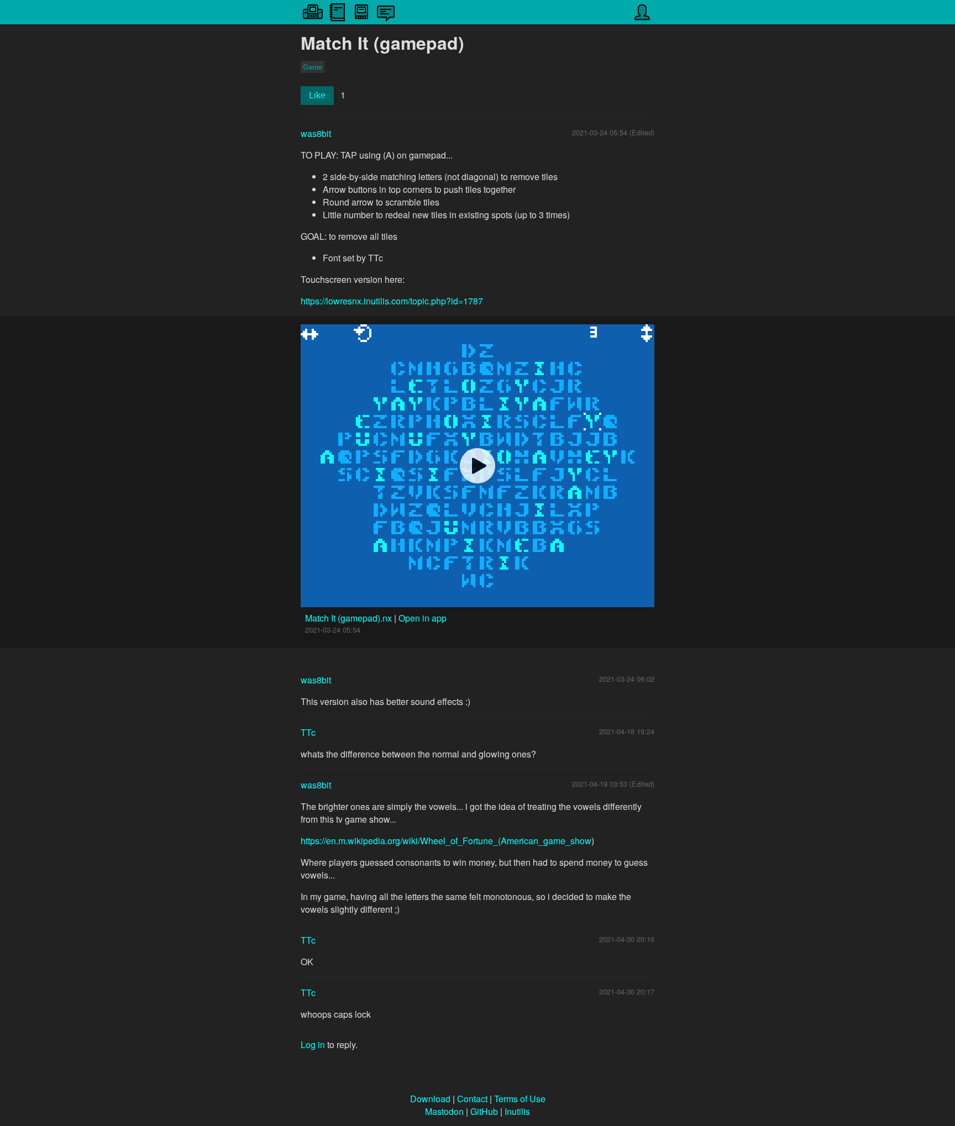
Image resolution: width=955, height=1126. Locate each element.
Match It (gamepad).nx (349, 618)
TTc (308, 732)
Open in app (422, 618)
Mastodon (444, 1111)
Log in (313, 1044)
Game (312, 67)
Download (430, 1098)
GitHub (484, 1111)
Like (317, 95)
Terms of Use (519, 1098)
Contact (472, 1098)
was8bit (316, 133)
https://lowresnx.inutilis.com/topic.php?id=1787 (392, 300)
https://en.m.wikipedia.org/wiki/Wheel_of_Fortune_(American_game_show (446, 840)
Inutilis (517, 1111)
